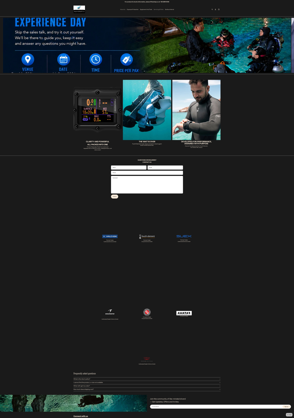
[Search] (212, 9)
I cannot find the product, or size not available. (88, 382)
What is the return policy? (82, 379)
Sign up (286, 406)
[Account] (215, 9)
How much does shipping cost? (84, 389)
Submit (114, 196)
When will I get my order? (82, 386)
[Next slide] (291, 45)
